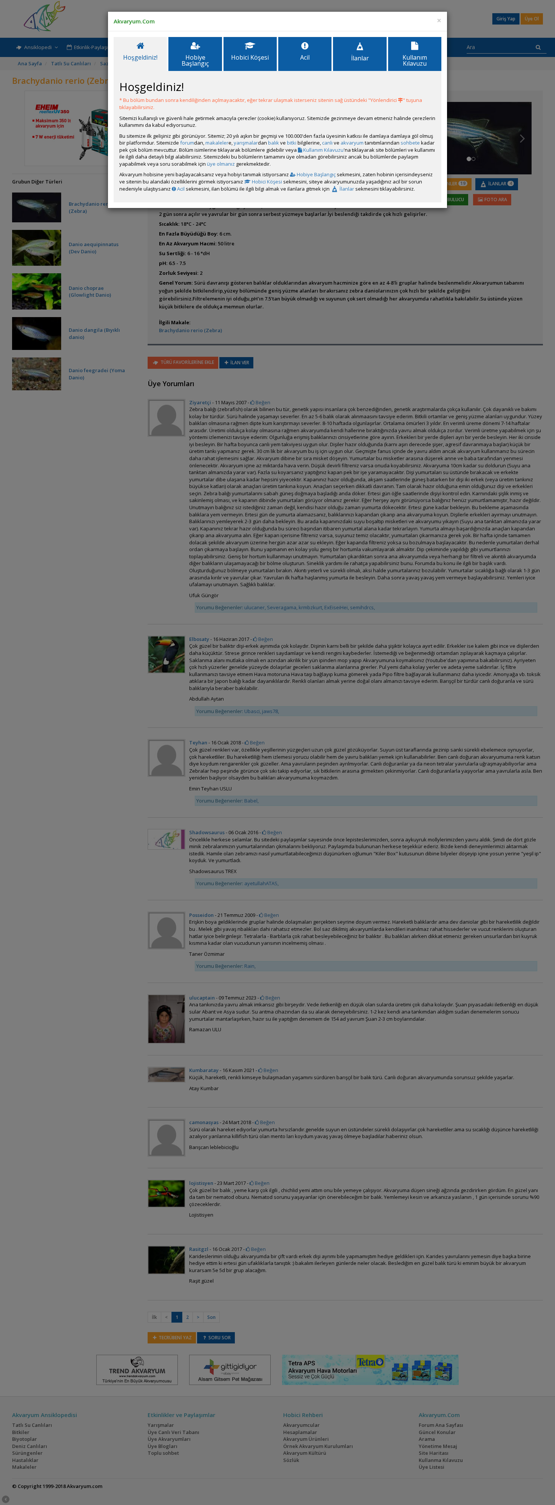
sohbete (410, 142)
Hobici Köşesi (266, 181)
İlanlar (346, 188)
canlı (327, 142)
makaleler (216, 142)
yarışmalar (246, 142)
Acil (180, 188)
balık (273, 142)
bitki (291, 142)
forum (187, 142)
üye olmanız (221, 163)
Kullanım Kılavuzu (323, 149)
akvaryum (352, 142)
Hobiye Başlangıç (316, 174)
